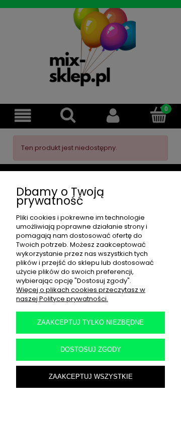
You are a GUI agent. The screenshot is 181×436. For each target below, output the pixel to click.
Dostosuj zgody (90, 349)
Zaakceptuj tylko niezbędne (90, 322)
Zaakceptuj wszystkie (91, 376)
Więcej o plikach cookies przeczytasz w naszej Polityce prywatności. (80, 294)
